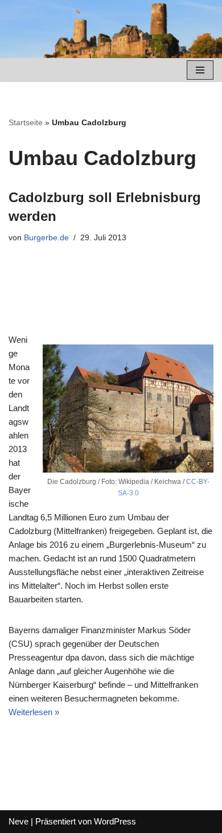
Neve (18, 821)
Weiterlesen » (34, 712)
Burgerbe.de (46, 237)
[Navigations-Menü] (200, 70)
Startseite (26, 122)
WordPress (115, 821)
